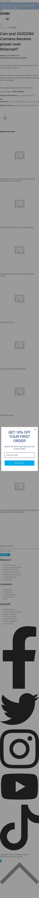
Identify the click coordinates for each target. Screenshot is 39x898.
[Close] (35, 429)
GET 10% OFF (19, 463)
